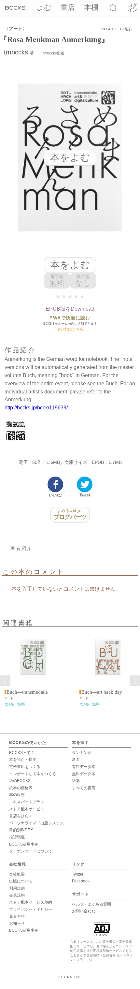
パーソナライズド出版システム (36, 823)
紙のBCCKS (20, 780)
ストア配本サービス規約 (30, 902)
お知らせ (17, 923)
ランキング (81, 752)
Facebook (81, 881)
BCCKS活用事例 (23, 844)
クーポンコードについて (30, 851)
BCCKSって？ (22, 752)
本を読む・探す (22, 759)
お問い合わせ (83, 911)
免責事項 (17, 916)
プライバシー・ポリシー (30, 909)
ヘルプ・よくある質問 (91, 904)
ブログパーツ (70, 514)
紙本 (76, 780)
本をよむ (70, 264)
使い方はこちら (70, 329)
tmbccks (16, 52)
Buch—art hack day (101, 692)
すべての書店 (83, 788)
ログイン (132, 8)
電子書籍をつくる (24, 766)
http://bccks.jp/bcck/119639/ (36, 407)
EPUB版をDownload (70, 309)
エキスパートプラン (26, 802)
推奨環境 (17, 837)
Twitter (77, 874)
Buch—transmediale (27, 692)
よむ (43, 7)
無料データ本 (83, 774)
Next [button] (135, 680)
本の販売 (17, 794)
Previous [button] (5, 680)
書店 (68, 7)
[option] (32, 668)
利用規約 (17, 888)
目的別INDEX (21, 830)
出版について (21, 881)
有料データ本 (83, 766)
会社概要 (17, 874)
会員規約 (17, 895)
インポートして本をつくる (32, 774)
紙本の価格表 (21, 788)
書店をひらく (21, 816)
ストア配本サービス (26, 809)
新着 (76, 759)
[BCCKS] (16, 7)
